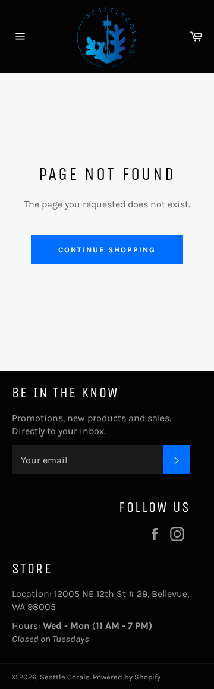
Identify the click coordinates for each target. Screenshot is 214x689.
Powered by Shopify (126, 676)
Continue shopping (106, 249)
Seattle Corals (65, 676)
